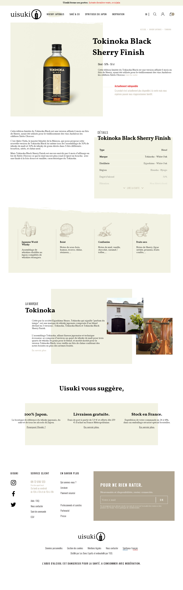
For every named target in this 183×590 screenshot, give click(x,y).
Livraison (64, 487)
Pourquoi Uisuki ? (36, 427)
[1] (171, 13)
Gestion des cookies (75, 548)
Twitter (13, 504)
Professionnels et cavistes (71, 505)
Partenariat (64, 510)
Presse (63, 516)
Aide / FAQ (35, 501)
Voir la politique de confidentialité (127, 508)
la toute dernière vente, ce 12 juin (104, 2)
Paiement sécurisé (67, 493)
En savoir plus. (91, 427)
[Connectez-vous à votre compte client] (162, 13)
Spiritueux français (130, 548)
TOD (110, 553)
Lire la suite (131, 75)
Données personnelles (54, 548)
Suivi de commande (38, 511)
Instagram (13, 482)
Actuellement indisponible (126, 86)
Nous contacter (37, 506)
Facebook (13, 493)
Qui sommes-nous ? (68, 482)
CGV (32, 517)
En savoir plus (39, 350)
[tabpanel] (56, 68)
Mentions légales (94, 548)
